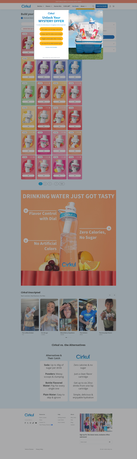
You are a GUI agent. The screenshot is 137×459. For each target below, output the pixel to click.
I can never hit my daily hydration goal (51, 43)
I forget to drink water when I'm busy (51, 39)
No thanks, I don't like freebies (51, 47)
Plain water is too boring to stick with (51, 29)
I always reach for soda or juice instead (51, 34)
